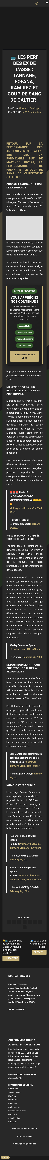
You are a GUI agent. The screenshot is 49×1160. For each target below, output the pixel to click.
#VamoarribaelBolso (30, 844)
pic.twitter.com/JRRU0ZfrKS (25, 649)
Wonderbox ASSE (25, 1002)
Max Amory (12, 1096)
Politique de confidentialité (24, 1128)
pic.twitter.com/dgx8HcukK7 (25, 765)
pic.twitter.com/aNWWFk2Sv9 (25, 879)
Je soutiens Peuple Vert (24, 356)
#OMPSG (31, 761)
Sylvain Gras (13, 1100)
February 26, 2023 (32, 657)
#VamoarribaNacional (30, 875)
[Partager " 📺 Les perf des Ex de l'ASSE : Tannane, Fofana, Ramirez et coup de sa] (8, 922)
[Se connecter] (36, 3)
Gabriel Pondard (14, 1118)
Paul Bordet (12, 1103)
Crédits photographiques (24, 1143)
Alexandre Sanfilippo (29, 108)
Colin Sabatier (13, 1114)
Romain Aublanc (14, 1089)
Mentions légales (24, 1136)
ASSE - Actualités (32, 112)
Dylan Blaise (13, 1122)
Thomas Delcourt (14, 1092)
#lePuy (13, 508)
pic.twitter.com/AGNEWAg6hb (25, 847)
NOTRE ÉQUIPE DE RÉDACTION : (20, 1085)
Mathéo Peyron (13, 1107)
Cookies (5, 1157)
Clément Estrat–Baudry (16, 1111)
